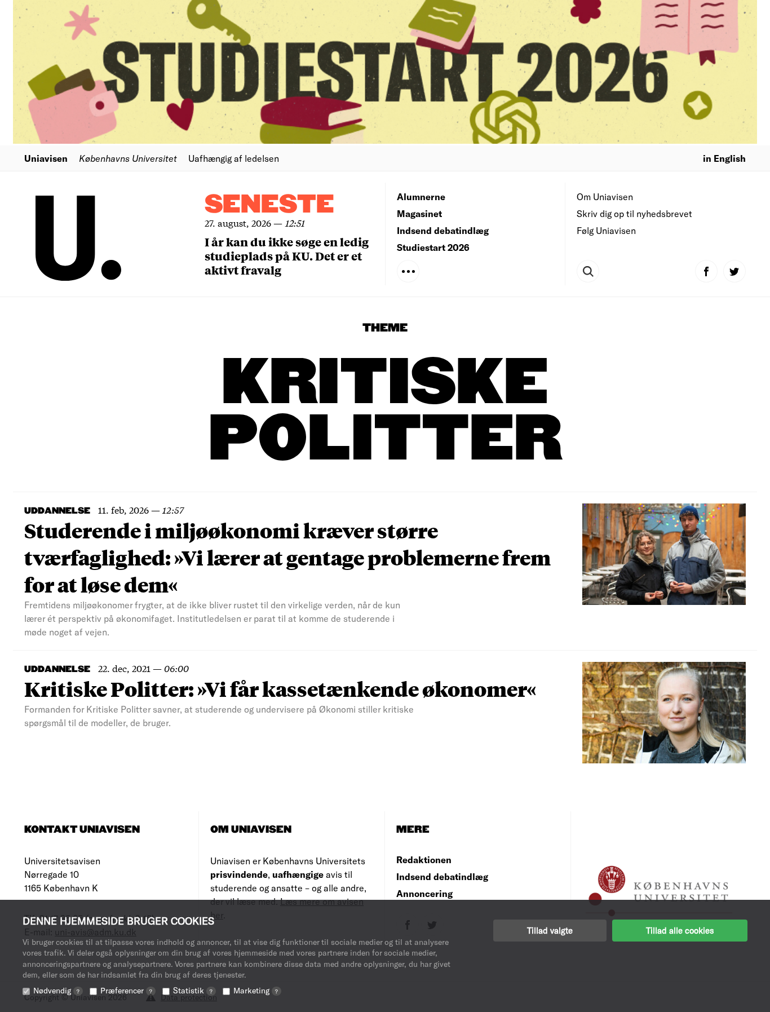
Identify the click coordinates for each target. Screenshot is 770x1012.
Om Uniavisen (605, 196)
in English (724, 158)
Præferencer (126, 990)
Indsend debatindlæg (443, 230)
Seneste (269, 205)
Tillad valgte (550, 930)
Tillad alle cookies (680, 930)
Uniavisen (46, 158)
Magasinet (419, 213)
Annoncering (424, 893)
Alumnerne (421, 196)
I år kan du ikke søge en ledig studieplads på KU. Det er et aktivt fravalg (287, 255)
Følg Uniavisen (606, 230)
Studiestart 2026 (433, 247)
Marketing (255, 990)
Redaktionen (424, 859)
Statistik (193, 990)
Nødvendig (56, 990)
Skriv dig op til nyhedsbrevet (634, 213)
